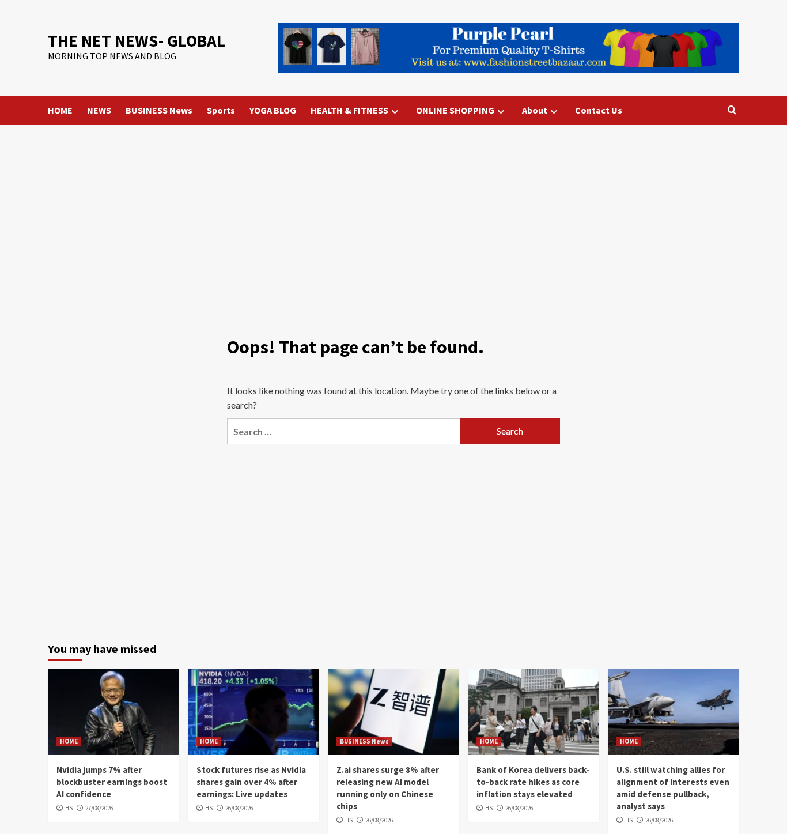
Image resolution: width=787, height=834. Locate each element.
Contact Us (598, 110)
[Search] (732, 110)
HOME (60, 110)
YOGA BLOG (272, 110)
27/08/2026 (99, 808)
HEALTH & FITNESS (349, 110)
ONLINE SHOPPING (455, 110)
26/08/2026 (239, 808)
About (534, 110)
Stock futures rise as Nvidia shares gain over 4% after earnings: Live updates (251, 781)
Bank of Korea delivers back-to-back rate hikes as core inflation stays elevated (532, 781)
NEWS (99, 110)
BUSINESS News (159, 110)
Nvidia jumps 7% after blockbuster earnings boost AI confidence (111, 781)
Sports (221, 110)
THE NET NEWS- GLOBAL (136, 40)
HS (69, 808)
